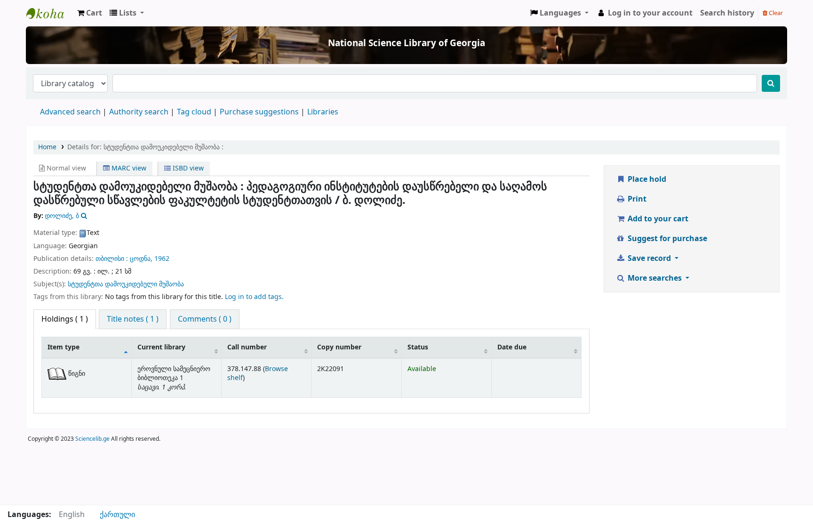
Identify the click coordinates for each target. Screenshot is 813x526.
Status (417, 347)
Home (47, 147)
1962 (161, 259)
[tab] (133, 319)
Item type (64, 347)
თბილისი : (112, 259)
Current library (161, 347)
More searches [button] (655, 278)
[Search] (771, 83)
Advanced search (70, 112)
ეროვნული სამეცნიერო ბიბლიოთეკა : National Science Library (49, 13)
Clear (775, 12)
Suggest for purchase (666, 238)
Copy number (339, 347)
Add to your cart (657, 219)
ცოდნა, (141, 259)
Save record (649, 258)
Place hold (646, 179)
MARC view (128, 168)
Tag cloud (194, 112)
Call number (247, 347)
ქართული (117, 514)
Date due (511, 347)
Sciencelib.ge (92, 439)
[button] (89, 13)
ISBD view (187, 168)
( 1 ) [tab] (64, 319)
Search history (727, 13)
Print (636, 199)
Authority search (138, 112)
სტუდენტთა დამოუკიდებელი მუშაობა (126, 284)
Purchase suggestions (259, 112)
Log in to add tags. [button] (254, 297)
